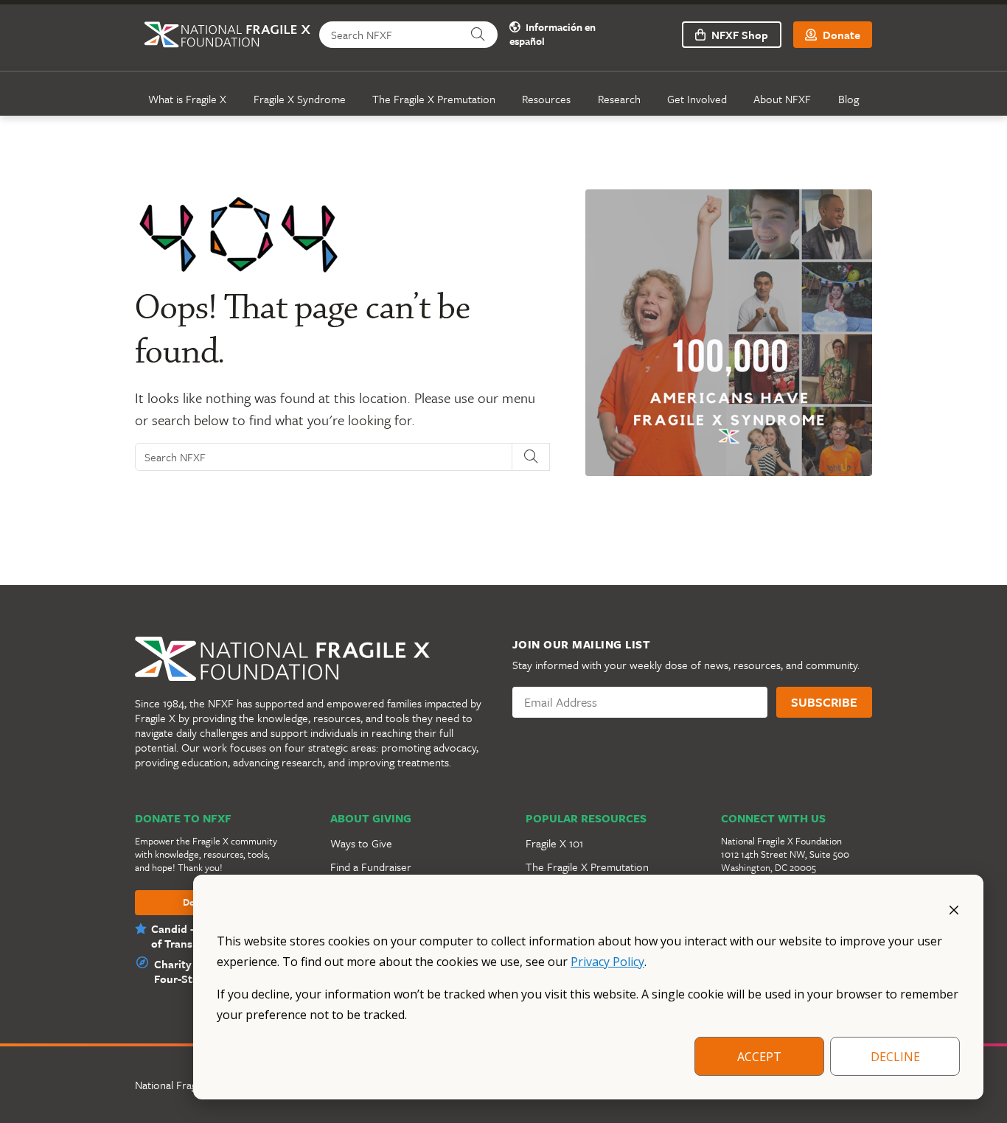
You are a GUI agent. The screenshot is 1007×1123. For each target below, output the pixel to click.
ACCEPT (759, 1057)
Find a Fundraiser (370, 866)
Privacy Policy (607, 962)
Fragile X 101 (554, 843)
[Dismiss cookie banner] (954, 908)
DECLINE (895, 1057)
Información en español (552, 35)
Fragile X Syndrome (300, 99)
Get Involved (697, 99)
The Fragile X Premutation (433, 99)
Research (619, 99)
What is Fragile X (187, 99)
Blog (848, 99)
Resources (546, 99)
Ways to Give (361, 843)
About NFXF (782, 99)
